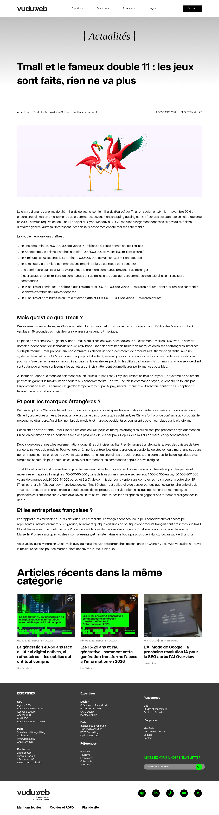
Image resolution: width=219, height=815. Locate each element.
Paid (20, 728)
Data (83, 722)
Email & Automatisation (29, 762)
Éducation (85, 752)
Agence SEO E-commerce (31, 721)
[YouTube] (184, 793)
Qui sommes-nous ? (154, 732)
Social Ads (22, 735)
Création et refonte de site (94, 705)
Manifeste (149, 728)
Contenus (23, 749)
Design (84, 701)
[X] (198, 793)
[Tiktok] (170, 793)
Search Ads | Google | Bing (31, 732)
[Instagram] (142, 793)
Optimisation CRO (89, 735)
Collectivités (87, 761)
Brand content (24, 753)
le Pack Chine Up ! (104, 549)
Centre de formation (154, 712)
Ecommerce (86, 758)
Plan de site (90, 807)
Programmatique (26, 739)
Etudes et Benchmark (155, 709)
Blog (146, 706)
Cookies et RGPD (62, 807)
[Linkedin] (156, 793)
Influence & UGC (25, 759)
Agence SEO (24, 705)
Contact (148, 738)
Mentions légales (29, 807)
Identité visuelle (88, 715)
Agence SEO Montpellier (30, 708)
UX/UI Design (87, 712)
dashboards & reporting (93, 726)
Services (85, 765)
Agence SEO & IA (26, 712)
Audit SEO (22, 718)
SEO (19, 701)
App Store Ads (25, 742)
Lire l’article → (24, 668)
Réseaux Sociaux (26, 756)
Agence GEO (24, 715)
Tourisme (85, 755)
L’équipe (148, 735)
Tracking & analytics (91, 729)
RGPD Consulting (89, 732)
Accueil (21, 112)
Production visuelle (90, 708)
